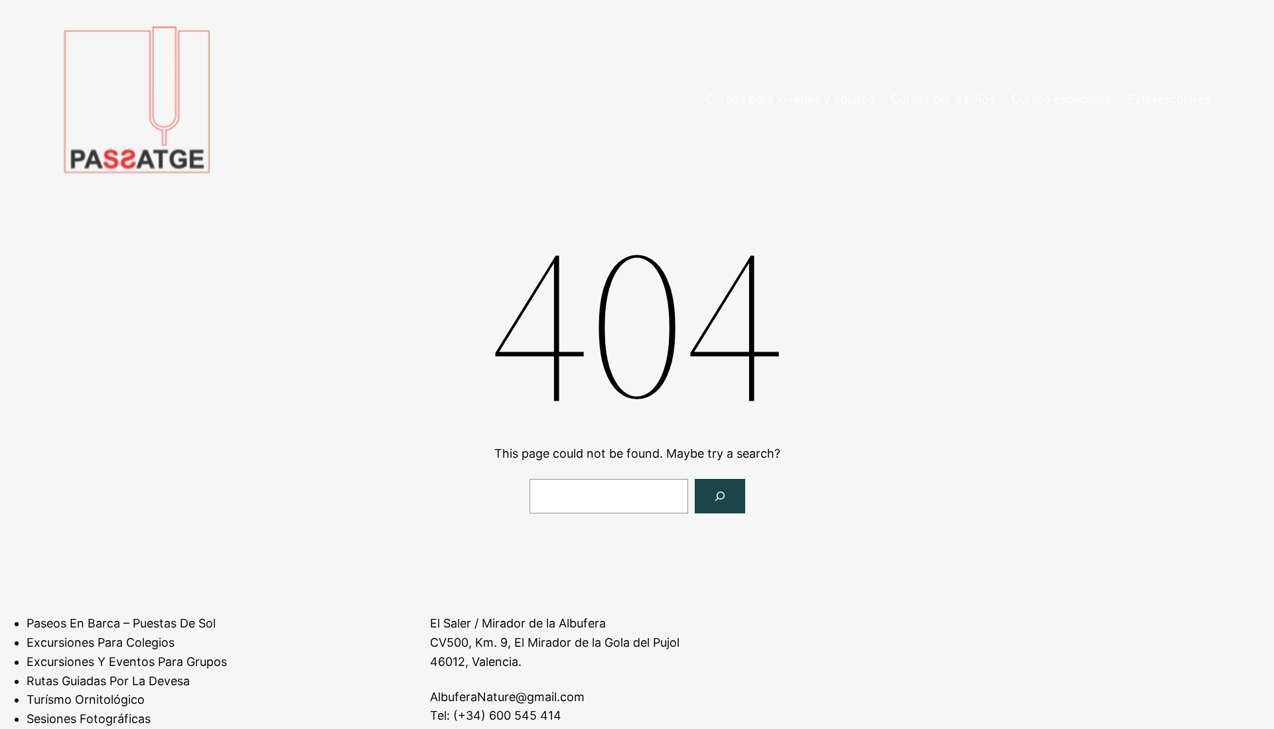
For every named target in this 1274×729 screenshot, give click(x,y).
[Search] (720, 496)
